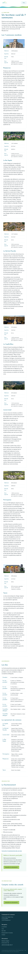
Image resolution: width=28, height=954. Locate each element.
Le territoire (4, 926)
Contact (3, 934)
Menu (24, 2)
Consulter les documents (11, 867)
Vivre (3, 928)
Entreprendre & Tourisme (7, 932)
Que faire (4, 930)
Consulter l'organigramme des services (12, 851)
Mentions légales (5, 941)
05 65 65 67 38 (5, 942)
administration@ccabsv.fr (7, 945)
